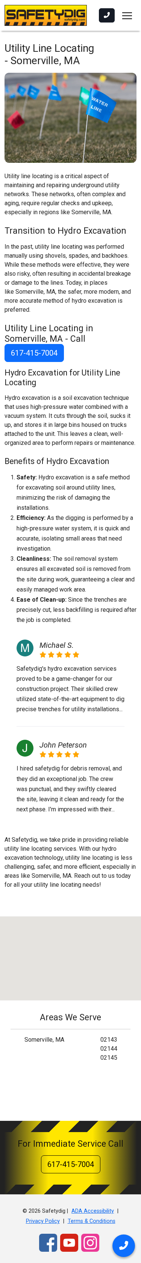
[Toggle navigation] (127, 15)
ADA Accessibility (92, 1211)
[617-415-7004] (107, 15)
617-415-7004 (34, 352)
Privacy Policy (43, 1221)
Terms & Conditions (91, 1221)
